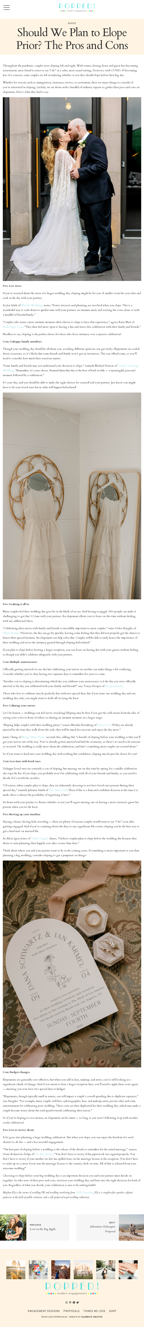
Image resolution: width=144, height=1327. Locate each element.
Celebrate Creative (92, 1317)
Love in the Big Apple (43, 1229)
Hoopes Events (114, 686)
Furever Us (103, 725)
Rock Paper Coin (13, 327)
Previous (35, 1225)
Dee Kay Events (44, 1154)
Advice (72, 23)
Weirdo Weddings (32, 305)
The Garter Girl (58, 790)
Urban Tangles (40, 838)
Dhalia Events (11, 633)
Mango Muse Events (34, 737)
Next (112, 1223)
